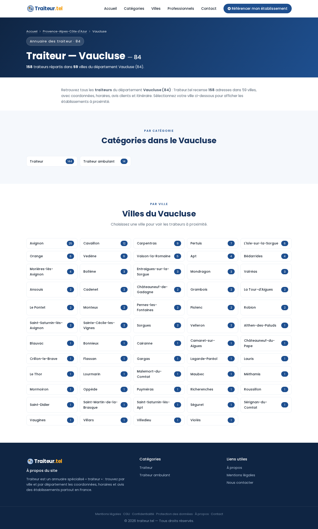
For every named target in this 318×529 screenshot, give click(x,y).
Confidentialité (143, 514)
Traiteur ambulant (154, 475)
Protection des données (174, 514)
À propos (234, 467)
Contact (209, 8)
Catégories (134, 8)
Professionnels (181, 8)
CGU (126, 514)
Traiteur (49, 8)
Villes (156, 8)
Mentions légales (241, 475)
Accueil (110, 8)
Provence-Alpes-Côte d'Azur (65, 31)
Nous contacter (240, 482)
